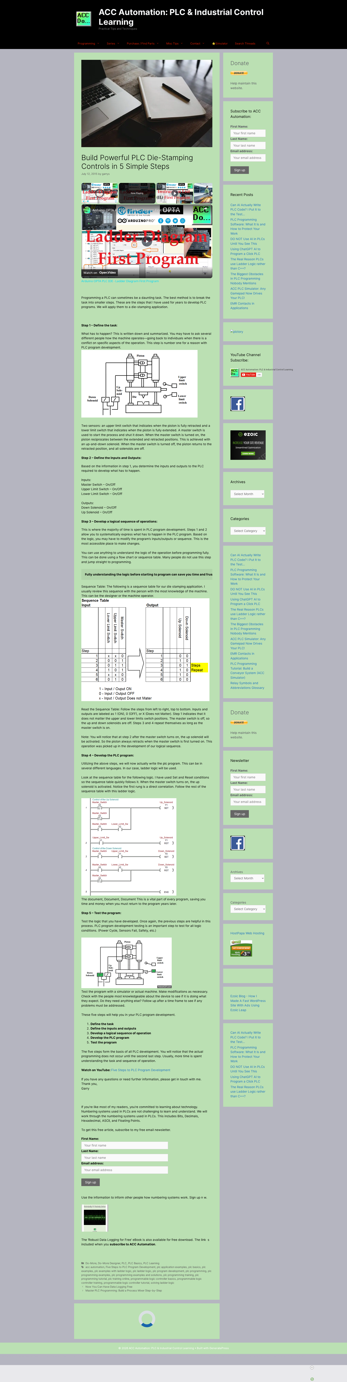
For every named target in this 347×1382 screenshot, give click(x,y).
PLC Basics (135, 1263)
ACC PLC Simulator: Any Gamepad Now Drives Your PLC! (248, 293)
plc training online (118, 1278)
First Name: (90, 1139)
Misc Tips (172, 43)
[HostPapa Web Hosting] (241, 955)
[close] (175, 1367)
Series (111, 43)
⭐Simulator (220, 43)
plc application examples (172, 1266)
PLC (124, 1263)
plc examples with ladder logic (113, 1270)
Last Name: (89, 1151)
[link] (87, 210)
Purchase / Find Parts (141, 43)
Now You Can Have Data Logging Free (108, 1286)
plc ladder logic (142, 1270)
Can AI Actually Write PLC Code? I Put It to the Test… (245, 209)
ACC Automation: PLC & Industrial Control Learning (181, 17)
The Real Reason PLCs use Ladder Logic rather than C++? (247, 263)
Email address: (92, 1163)
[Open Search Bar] (268, 43)
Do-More (91, 1263)
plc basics (194, 1266)
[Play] (83, 201)
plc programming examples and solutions (137, 1274)
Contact (195, 43)
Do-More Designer (109, 1263)
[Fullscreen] (116, 201)
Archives (236, 872)
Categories (238, 902)
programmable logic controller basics (153, 1278)
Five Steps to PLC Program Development (140, 1070)
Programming (86, 43)
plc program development (168, 1270)
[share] (205, 208)
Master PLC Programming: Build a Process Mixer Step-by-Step (123, 1290)
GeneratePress (219, 1348)
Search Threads (245, 43)
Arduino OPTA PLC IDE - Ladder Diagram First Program (134, 210)
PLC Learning (151, 1263)
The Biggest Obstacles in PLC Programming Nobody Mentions (246, 278)
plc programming (196, 1270)
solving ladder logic (162, 1282)
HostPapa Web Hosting (247, 933)
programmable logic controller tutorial (126, 1282)
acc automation (94, 1266)
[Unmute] (88, 201)
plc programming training (178, 1274)
